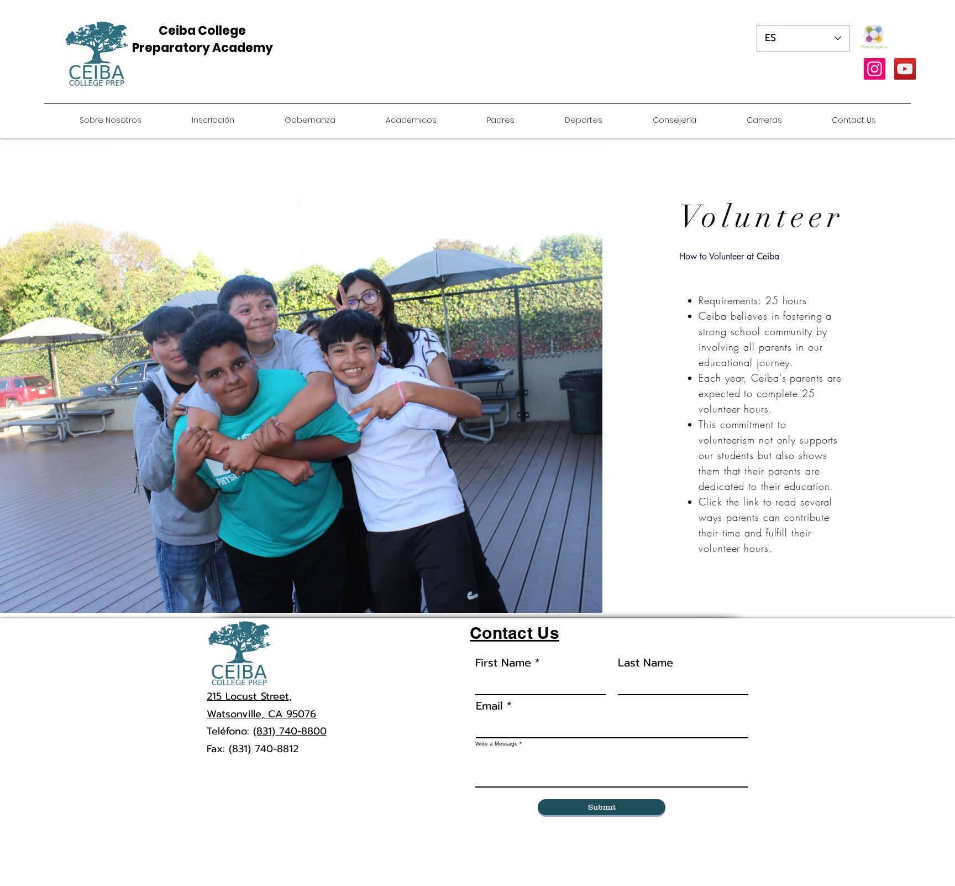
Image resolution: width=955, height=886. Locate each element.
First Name (503, 662)
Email (489, 705)
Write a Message (496, 744)
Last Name (645, 662)
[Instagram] (874, 69)
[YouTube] (905, 69)
